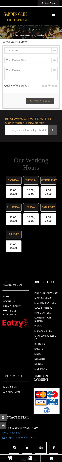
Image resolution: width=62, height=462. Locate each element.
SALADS (38, 348)
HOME (6, 296)
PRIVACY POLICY (12, 306)
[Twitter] (27, 448)
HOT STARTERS (42, 312)
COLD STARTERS (43, 307)
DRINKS (38, 363)
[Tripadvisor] (41, 448)
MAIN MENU (10, 387)
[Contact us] (30, 458)
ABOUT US (9, 301)
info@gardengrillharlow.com (21, 437)
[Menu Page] (10, 458)
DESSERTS (39, 358)
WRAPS (38, 325)
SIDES (37, 353)
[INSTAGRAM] (14, 448)
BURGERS (39, 344)
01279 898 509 (12, 432)
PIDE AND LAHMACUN (46, 292)
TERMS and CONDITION (9, 313)
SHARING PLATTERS (45, 302)
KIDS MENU (40, 368)
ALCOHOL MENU (12, 392)
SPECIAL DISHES (43, 330)
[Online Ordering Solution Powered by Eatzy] (15, 323)
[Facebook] (53, 448)
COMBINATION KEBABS (42, 319)
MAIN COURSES (43, 297)
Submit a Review (40, 101)
